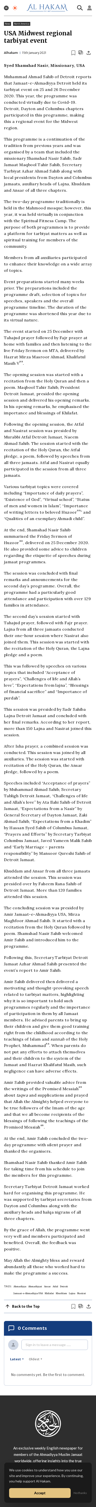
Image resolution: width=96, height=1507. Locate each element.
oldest (34, 1359)
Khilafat (49, 1293)
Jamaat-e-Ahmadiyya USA (28, 1293)
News (7, 24)
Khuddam (61, 1293)
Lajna (72, 1293)
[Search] (80, 8)
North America (21, 24)
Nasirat (81, 1293)
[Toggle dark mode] (15, 8)
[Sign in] (89, 7)
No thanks (80, 1493)
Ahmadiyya (20, 1286)
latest (15, 1359)
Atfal (55, 1286)
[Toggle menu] (6, 8)
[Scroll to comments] (80, 52)
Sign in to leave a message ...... (48, 1345)
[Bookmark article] (73, 52)
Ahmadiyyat (35, 1286)
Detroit (64, 1286)
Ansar (47, 1286)
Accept (40, 1493)
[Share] (88, 53)
